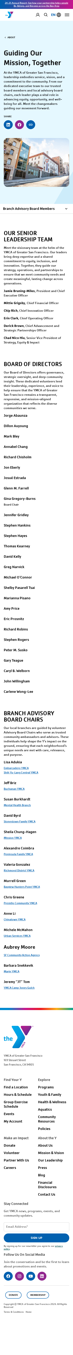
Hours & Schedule (18, 1094)
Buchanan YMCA (14, 789)
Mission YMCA (13, 838)
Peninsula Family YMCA (18, 854)
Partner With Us (16, 1160)
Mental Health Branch (17, 805)
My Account (40, 14)
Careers (10, 1168)
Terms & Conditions (14, 1311)
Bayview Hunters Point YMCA (22, 887)
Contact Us (46, 1194)
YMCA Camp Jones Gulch (19, 988)
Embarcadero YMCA (16, 768)
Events (9, 1114)
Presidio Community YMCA (20, 903)
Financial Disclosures (47, 1184)
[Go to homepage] (9, 14)
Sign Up (36, 1238)
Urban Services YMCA (17, 936)
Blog (41, 1175)
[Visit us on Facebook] (8, 1276)
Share (30, 124)
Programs (46, 1087)
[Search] (45, 15)
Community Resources (47, 1119)
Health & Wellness (52, 1102)
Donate (9, 1145)
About (11, 37)
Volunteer (12, 1153)
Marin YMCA (11, 971)
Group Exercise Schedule (16, 1104)
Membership (37, 1295)
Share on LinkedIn (8, 124)
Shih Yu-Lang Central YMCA (21, 772)
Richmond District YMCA (19, 870)
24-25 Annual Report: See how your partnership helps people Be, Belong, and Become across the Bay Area (36, 4)
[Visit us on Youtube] (30, 1276)
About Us (45, 1145)
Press (42, 1168)
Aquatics (45, 1109)
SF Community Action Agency (22, 955)
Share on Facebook (19, 124)
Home (28, 1311)
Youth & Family (49, 1094)
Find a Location (16, 1087)
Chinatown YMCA (14, 919)
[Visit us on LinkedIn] (41, 1276)
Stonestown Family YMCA (19, 821)
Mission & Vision (51, 1153)
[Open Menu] (67, 15)
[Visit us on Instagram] (19, 1276)
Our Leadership (50, 1160)
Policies (44, 1129)
